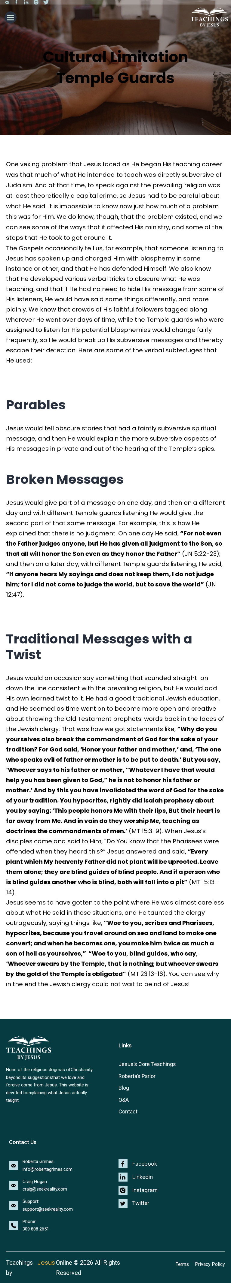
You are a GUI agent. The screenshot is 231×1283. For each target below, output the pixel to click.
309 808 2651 (36, 1229)
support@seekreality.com (48, 1209)
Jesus (46, 1262)
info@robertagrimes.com (47, 1169)
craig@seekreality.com (45, 1189)
